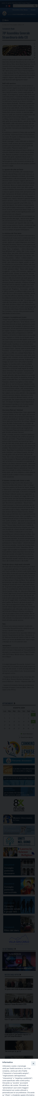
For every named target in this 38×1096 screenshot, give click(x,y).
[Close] (33, 1063)
